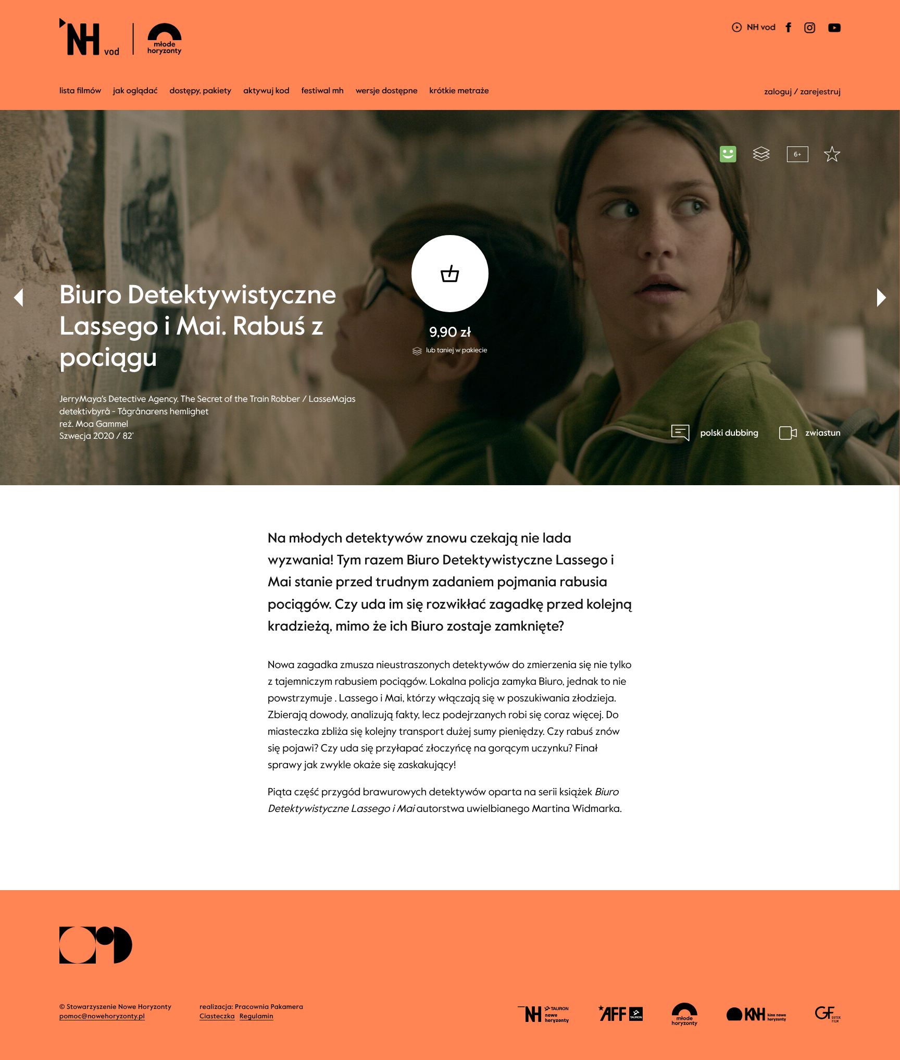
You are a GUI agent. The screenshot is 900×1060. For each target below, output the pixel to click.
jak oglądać (135, 90)
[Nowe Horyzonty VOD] (753, 28)
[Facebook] (788, 34)
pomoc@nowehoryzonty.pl (102, 1016)
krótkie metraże (459, 90)
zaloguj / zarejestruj (802, 92)
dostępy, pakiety (201, 90)
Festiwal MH (323, 90)
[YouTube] (833, 34)
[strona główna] (183, 36)
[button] (882, 297)
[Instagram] (809, 34)
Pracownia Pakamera (269, 1007)
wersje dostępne (387, 90)
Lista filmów (80, 90)
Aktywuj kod (266, 90)
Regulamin (256, 1016)
